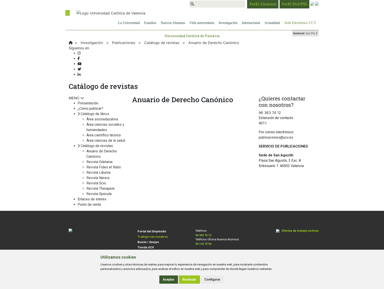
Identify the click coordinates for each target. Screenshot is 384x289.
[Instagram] (79, 53)
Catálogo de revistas (97, 146)
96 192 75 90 (203, 243)
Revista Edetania (99, 162)
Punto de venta (89, 204)
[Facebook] (79, 58)
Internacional (251, 23)
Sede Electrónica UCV (300, 23)
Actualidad (272, 23)
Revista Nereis (98, 178)
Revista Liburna (98, 172)
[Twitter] (79, 69)
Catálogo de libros (95, 114)
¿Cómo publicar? (90, 108)
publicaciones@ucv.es (276, 137)
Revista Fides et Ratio (103, 167)
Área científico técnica (103, 135)
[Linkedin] (79, 74)
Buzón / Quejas (148, 242)
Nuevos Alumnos (173, 23)
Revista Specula (99, 194)
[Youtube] (80, 64)
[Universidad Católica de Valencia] (110, 12)
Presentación (88, 103)
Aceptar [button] (168, 279)
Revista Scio (96, 183)
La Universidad (129, 23)
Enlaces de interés (92, 199)
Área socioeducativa (102, 119)
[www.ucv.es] (71, 42)
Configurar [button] (212, 279)
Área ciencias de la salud (105, 140)
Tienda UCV (146, 247)
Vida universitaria (202, 23)
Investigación (228, 23)
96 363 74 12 (203, 235)
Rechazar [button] (189, 279)
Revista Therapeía (100, 188)
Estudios (150, 23)
